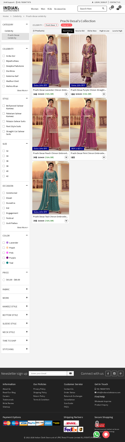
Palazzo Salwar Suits (15, 121)
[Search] (103, 8)
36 (7, 161)
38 (7, 166)
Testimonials (8, 399)
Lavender (13, 242)
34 (7, 156)
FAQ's (66, 406)
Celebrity (9, 30)
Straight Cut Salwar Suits (15, 132)
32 (7, 151)
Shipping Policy (40, 392)
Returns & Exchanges (73, 396)
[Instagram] (114, 373)
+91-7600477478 (103, 389)
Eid (7, 208)
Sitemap (6, 406)
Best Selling (68, 31)
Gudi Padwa (11, 223)
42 (7, 176)
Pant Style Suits (13, 126)
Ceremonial (11, 193)
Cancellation (69, 399)
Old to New (92, 31)
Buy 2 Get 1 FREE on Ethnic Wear (60, 2)
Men (43, 8)
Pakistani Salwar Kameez (14, 115)
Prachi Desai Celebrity (13, 36)
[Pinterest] (120, 373)
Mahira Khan (12, 86)
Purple (12, 257)
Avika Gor (10, 56)
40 (7, 171)
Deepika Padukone (15, 66)
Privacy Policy (39, 389)
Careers (6, 396)
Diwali (9, 198)
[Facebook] (108, 373)
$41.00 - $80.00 (13, 279)
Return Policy (39, 396)
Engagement (12, 213)
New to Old (79, 31)
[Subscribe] (70, 373)
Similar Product (61, 94)
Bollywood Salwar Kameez (14, 107)
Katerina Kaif (12, 76)
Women (35, 8)
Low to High (117, 31)
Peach (12, 247)
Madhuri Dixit (12, 81)
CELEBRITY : (38, 25)
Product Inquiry (101, 405)
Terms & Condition (41, 399)
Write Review (8, 403)
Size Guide (68, 403)
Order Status (69, 392)
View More (22, 90)
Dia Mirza (10, 71)
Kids (50, 8)
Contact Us (115, 2)
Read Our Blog (9, 392)
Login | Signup (100, 2)
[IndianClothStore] (11, 9)
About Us (6, 389)
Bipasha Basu (12, 61)
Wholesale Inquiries (103, 401)
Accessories (60, 8)
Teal (11, 262)
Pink (11, 252)
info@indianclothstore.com (108, 392)
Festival (10, 218)
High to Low (104, 31)
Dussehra (10, 203)
